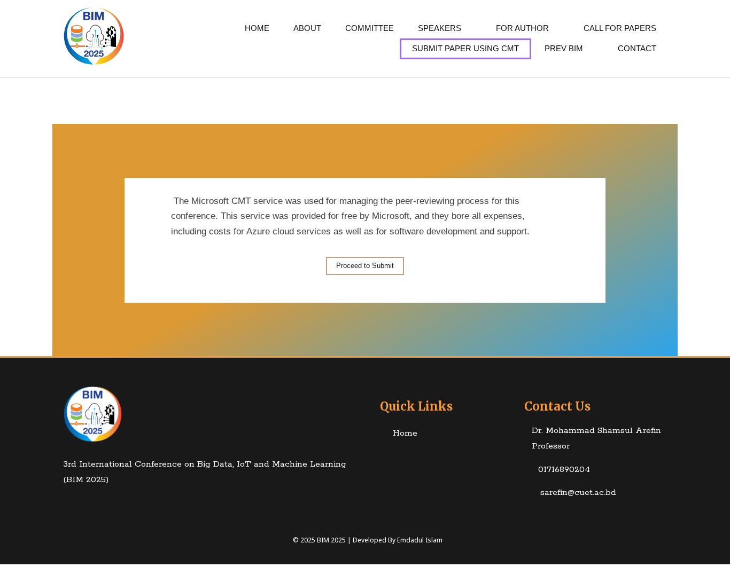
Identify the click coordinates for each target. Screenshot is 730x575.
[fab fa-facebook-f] (60, 504)
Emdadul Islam (419, 540)
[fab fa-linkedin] (81, 504)
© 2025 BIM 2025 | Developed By (345, 540)
